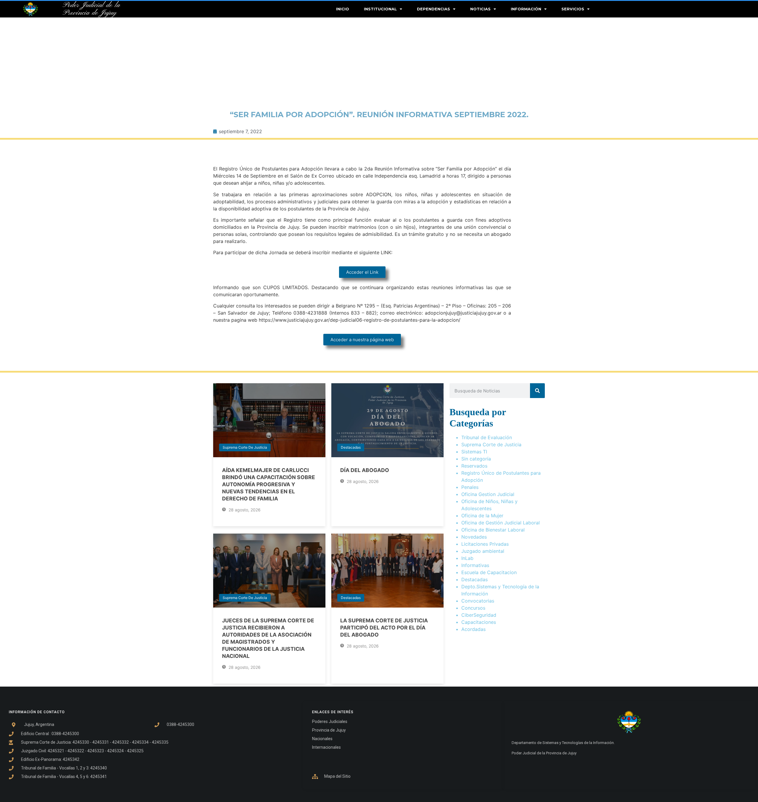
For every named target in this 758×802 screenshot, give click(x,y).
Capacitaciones (478, 622)
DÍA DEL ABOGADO (364, 470)
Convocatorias (477, 601)
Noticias (480, 9)
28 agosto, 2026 (244, 509)
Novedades (474, 537)
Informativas (475, 565)
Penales (469, 487)
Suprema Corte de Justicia (245, 447)
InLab (467, 558)
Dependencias (433, 9)
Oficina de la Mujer (482, 515)
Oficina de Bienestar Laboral (493, 530)
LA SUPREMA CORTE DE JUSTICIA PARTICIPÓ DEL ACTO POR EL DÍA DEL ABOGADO (384, 627)
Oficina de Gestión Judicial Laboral (500, 523)
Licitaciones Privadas (485, 544)
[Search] (537, 390)
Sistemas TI (474, 452)
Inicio (342, 9)
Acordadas (473, 629)
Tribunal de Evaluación (486, 437)
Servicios (572, 9)
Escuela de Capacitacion (489, 572)
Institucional (380, 9)
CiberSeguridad (478, 615)
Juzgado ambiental (482, 551)
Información (526, 9)
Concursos (473, 608)
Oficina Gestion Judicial (487, 494)
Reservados (474, 466)
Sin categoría (476, 459)
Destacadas (351, 447)
